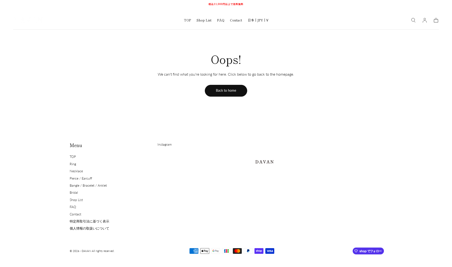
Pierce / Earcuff (81, 178)
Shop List (204, 20)
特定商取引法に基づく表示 (89, 221)
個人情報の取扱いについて (89, 228)
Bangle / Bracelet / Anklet (88, 185)
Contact (236, 20)
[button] (258, 21)
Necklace (76, 171)
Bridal (74, 192)
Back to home (226, 90)
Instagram (164, 144)
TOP (187, 20)
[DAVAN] (264, 161)
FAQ (220, 20)
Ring (73, 164)
